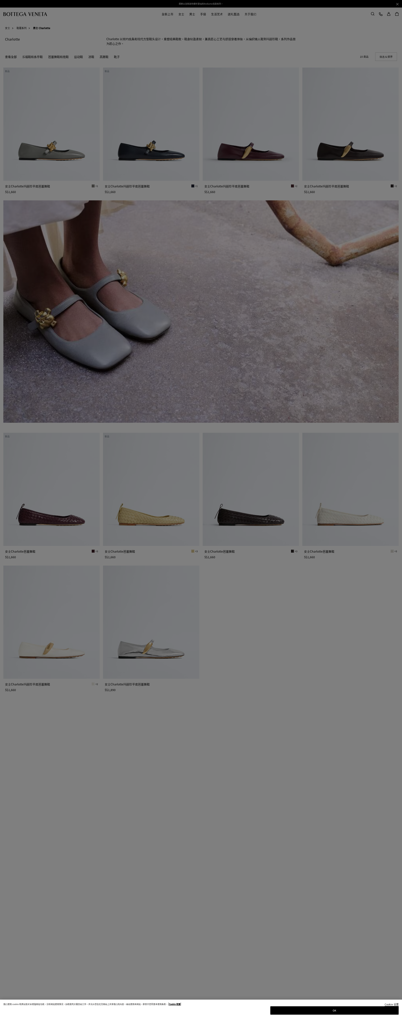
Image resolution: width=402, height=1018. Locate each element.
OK (334, 1010)
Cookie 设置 (392, 1004)
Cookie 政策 (174, 1004)
